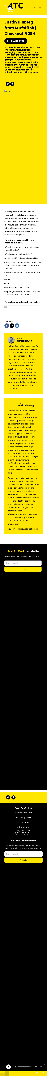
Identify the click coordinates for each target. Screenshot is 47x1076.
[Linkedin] (17, 832)
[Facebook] (29, 832)
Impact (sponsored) (14, 291)
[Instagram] (23, 832)
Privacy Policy (23, 827)
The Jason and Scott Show (17, 287)
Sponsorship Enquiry (23, 817)
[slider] (24, 1066)
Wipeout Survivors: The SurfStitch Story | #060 (23, 293)
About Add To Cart (23, 812)
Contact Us (23, 822)
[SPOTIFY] (8, 84)
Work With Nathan (23, 808)
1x (41, 1067)
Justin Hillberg (25, 405)
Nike (7, 283)
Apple (7, 279)
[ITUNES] (12, 84)
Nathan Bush (24, 341)
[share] (43, 1072)
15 (3, 1067)
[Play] (8, 1066)
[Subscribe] (37, 1072)
